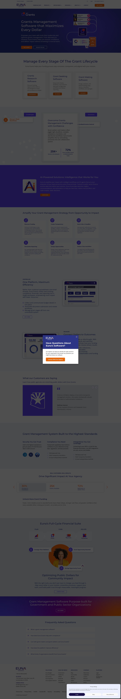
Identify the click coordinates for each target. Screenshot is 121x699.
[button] (76, 336)
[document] (60, 349)
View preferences (110, 694)
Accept (76, 694)
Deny (93, 694)
